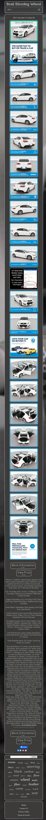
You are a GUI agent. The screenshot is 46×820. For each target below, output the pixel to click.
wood (16, 775)
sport (9, 776)
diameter (28, 789)
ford (37, 772)
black (18, 771)
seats (17, 794)
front (11, 794)
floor (36, 775)
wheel (25, 779)
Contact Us (24, 808)
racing (20, 763)
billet (38, 763)
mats (34, 780)
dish (27, 794)
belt (23, 776)
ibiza (29, 776)
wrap (24, 785)
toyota (22, 794)
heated (26, 763)
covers (14, 780)
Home (24, 805)
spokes (11, 789)
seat (35, 793)
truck (35, 789)
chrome (24, 796)
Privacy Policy (23, 812)
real (17, 767)
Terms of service (24, 815)
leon (23, 768)
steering (33, 766)
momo (11, 762)
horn (33, 762)
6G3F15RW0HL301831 (29, 725)
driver (10, 772)
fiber (17, 784)
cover (19, 788)
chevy (11, 767)
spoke (10, 785)
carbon (29, 771)
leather (34, 784)
